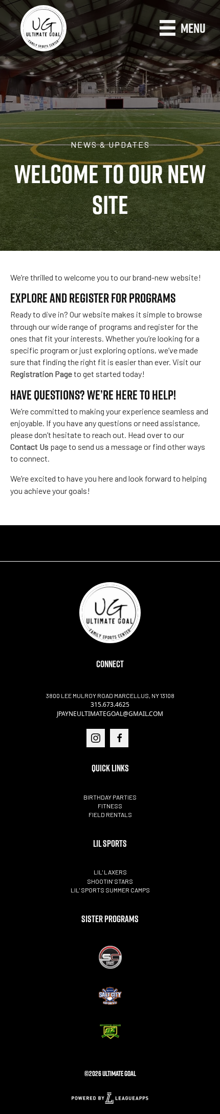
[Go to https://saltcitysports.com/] (110, 996)
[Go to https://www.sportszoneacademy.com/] (110, 1032)
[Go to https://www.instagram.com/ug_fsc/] (95, 738)
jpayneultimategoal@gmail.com (110, 713)
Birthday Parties (110, 797)
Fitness (110, 805)
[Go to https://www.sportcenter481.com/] (110, 957)
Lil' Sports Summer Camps (110, 889)
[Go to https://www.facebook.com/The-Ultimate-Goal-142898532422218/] (119, 738)
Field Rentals (110, 814)
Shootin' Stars (110, 881)
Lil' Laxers (110, 872)
